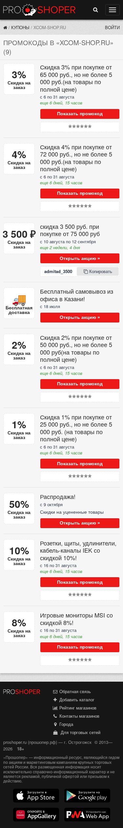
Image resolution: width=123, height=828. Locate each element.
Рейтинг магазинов (77, 708)
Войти (112, 27)
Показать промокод (80, 113)
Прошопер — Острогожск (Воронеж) (39, 10)
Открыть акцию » (80, 258)
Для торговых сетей (79, 732)
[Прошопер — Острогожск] (5, 27)
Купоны (20, 27)
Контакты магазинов (78, 716)
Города (65, 724)
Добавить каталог (76, 699)
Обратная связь (74, 691)
